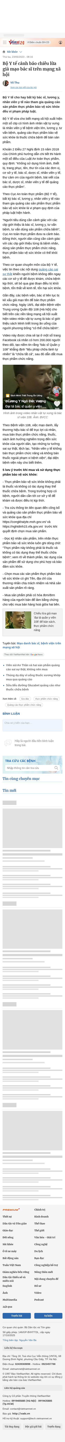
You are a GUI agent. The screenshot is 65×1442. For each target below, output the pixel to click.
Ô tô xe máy (9, 1251)
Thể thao (39, 1223)
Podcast (39, 1299)
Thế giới (39, 1230)
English (7, 1285)
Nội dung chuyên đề (46, 1279)
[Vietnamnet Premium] (11, 1211)
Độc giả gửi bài (33, 1426)
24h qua (7, 1306)
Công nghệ (40, 1244)
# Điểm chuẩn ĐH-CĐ (38, 42)
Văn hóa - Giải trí (44, 1237)
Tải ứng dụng (12, 1426)
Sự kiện (48, 1315)
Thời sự (7, 1216)
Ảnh (5, 1292)
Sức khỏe (12, 52)
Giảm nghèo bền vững (16, 1272)
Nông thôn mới (43, 1272)
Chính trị (39, 1209)
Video (37, 1292)
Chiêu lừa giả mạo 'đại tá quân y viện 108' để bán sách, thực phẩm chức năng (45, 622)
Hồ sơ (37, 1285)
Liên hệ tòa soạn (13, 1348)
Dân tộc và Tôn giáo (15, 1223)
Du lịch (38, 1251)
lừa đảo (25, 699)
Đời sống (8, 1237)
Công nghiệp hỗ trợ (46, 1265)
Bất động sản (11, 1258)
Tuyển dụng (53, 1426)
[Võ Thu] (6, 83)
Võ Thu (14, 82)
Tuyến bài (16, 1315)
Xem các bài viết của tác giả (23, 87)
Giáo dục (8, 1230)
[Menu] (5, 42)
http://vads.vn (21, 1413)
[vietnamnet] (16, 43)
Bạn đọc (39, 1258)
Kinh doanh (41, 1216)
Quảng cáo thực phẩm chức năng (24, 705)
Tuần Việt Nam (12, 1265)
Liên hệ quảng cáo (14, 1388)
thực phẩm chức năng (46, 699)
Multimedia (10, 1299)
